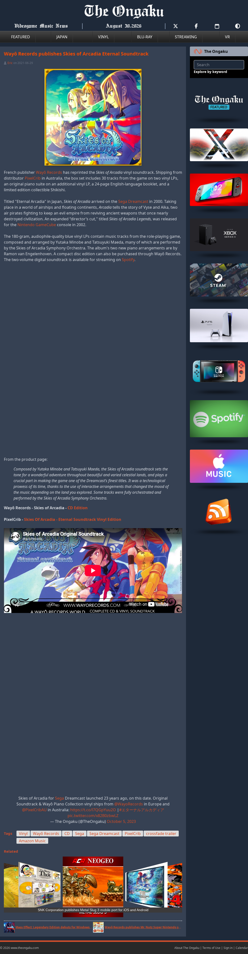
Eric (10, 63)
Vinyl (23, 833)
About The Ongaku (186, 948)
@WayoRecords (128, 804)
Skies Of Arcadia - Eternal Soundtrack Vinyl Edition (72, 519)
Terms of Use (211, 948)
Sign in (228, 948)
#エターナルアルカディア (141, 809)
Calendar (242, 948)
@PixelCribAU (34, 809)
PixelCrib (33, 178)
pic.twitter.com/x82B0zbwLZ (93, 815)
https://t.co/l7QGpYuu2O (93, 809)
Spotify (128, 259)
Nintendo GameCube (36, 224)
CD (67, 833)
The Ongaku (216, 51)
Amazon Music (32, 840)
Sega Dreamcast (133, 201)
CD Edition (78, 507)
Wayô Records (49, 172)
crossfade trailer (161, 833)
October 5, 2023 (121, 821)
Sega (59, 798)
